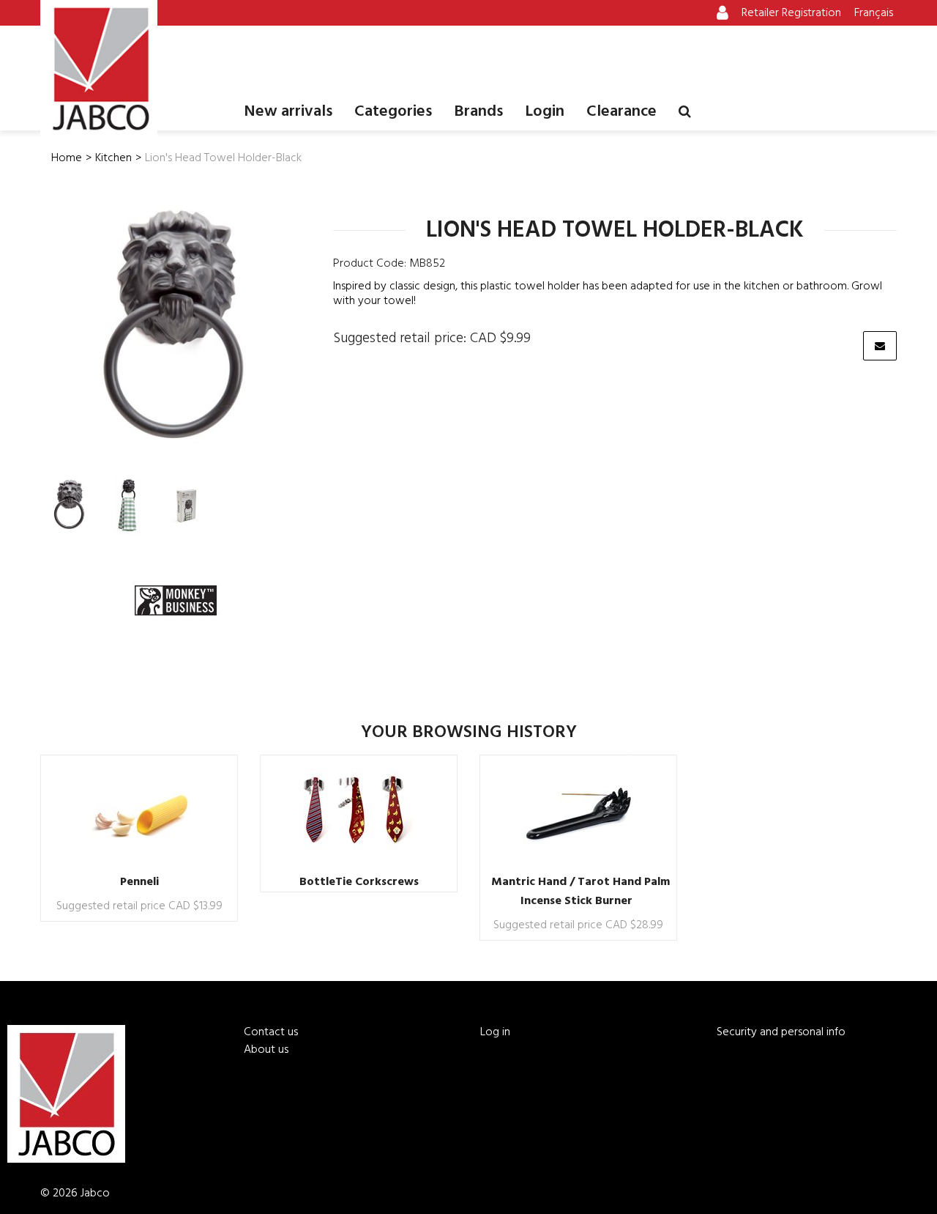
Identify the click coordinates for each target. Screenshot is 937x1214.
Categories (393, 112)
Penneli (139, 882)
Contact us (271, 1032)
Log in (495, 1032)
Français (873, 13)
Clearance (621, 112)
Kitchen (113, 158)
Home (66, 158)
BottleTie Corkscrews (359, 882)
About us (266, 1049)
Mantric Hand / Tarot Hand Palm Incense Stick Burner (580, 892)
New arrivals (288, 112)
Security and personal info (781, 1032)
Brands (478, 112)
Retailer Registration (791, 13)
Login (544, 112)
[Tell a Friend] (880, 345)
